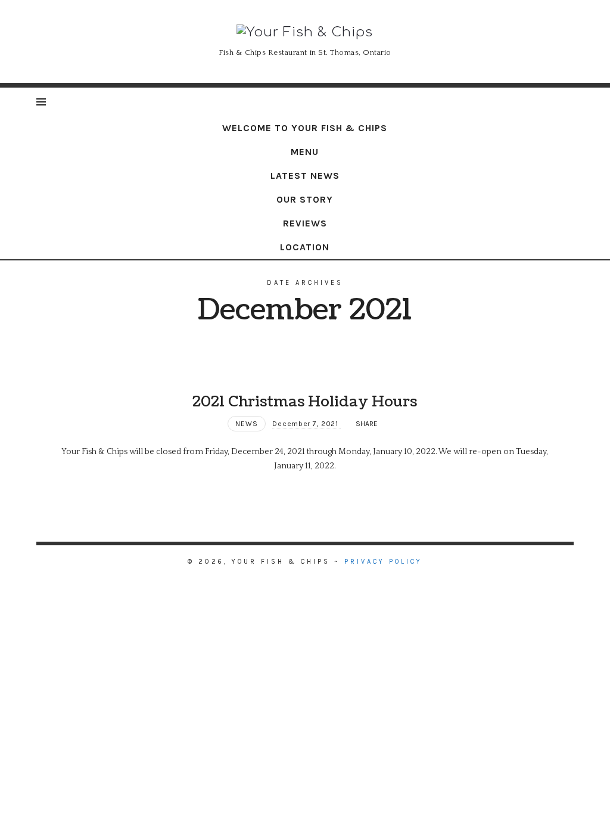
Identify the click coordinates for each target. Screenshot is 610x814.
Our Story (304, 199)
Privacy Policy (383, 562)
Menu (305, 151)
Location (304, 247)
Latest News (305, 175)
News (246, 424)
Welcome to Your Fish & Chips (304, 127)
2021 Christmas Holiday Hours (304, 402)
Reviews (305, 223)
